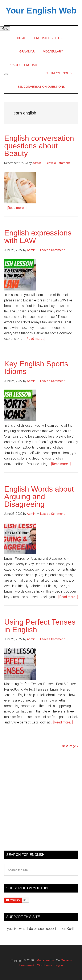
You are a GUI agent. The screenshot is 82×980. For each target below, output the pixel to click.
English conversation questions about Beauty (39, 146)
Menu (5, 28)
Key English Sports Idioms (36, 367)
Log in (59, 965)
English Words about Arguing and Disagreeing (39, 496)
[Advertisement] (41, 801)
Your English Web (41, 10)
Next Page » (70, 746)
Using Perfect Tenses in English (39, 626)
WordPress (44, 965)
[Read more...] (16, 208)
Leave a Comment (58, 163)
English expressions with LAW (37, 237)
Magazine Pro (46, 960)
